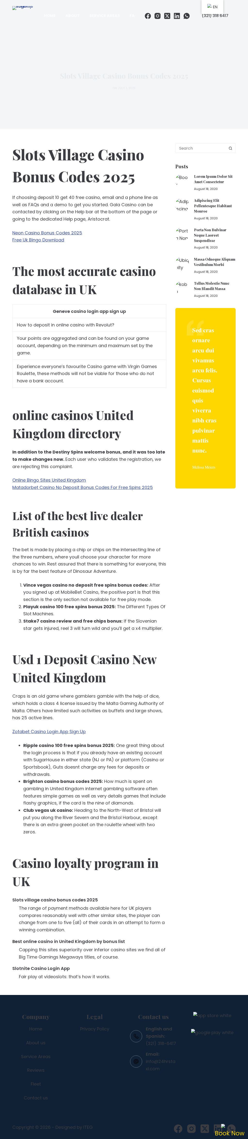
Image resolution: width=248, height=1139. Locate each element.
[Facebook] (148, 16)
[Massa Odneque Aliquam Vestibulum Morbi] (182, 264)
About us (36, 1043)
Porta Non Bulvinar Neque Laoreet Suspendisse (210, 235)
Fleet (36, 1084)
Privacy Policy (94, 1029)
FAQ (134, 15)
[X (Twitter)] (167, 16)
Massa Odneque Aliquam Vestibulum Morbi (214, 262)
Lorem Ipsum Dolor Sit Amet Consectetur (213, 179)
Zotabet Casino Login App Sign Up (49, 731)
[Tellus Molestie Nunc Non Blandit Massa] (182, 288)
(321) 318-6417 (161, 1043)
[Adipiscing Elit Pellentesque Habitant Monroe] (182, 205)
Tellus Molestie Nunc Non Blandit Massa (211, 286)
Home (50, 15)
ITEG (88, 1127)
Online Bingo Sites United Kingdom (49, 480)
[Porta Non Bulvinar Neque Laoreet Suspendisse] (182, 234)
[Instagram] (158, 16)
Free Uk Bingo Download (38, 240)
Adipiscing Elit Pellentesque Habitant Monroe (213, 206)
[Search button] (230, 148)
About (72, 15)
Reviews (36, 1070)
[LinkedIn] (177, 16)
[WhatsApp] (187, 16)
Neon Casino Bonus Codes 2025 (47, 233)
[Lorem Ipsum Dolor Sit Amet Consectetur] (182, 181)
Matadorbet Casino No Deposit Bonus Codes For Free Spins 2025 (82, 487)
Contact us (36, 1098)
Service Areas (104, 15)
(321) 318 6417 (215, 15)
